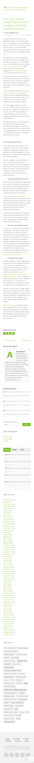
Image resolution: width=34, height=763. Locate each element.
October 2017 (7, 600)
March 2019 (7, 565)
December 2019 (8, 545)
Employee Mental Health (10, 673)
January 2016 (7, 628)
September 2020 (8, 528)
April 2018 (6, 589)
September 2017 (8, 602)
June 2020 (6, 534)
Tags (22, 449)
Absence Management (9, 648)
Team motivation (8, 715)
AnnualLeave (9, 35)
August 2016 (7, 623)
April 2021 (6, 515)
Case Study (6, 437)
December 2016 (8, 617)
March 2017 (7, 613)
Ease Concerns (16, 664)
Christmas (15, 658)
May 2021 (6, 513)
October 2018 (7, 576)
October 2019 (7, 550)
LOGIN (27, 741)
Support (8, 741)
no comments (27, 35)
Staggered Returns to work (10, 712)
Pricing (26, 739)
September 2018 (8, 578)
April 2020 (6, 539)
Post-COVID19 (17, 702)
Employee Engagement (12, 670)
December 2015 (8, 630)
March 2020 (7, 541)
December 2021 (8, 504)
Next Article (26, 340)
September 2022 (8, 500)
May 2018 (6, 587)
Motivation (23, 699)
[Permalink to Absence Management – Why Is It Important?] (17, 401)
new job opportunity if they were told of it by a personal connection (14, 274)
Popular (7, 449)
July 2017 (6, 606)
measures (22, 693)
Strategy (22, 712)
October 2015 (7, 634)
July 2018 (6, 582)
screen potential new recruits (14, 66)
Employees (9, 677)
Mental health (9, 696)
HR (17, 35)
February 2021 (7, 519)
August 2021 (7, 508)
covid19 (7, 664)
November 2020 (8, 524)
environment (21, 677)
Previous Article (8, 340)
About (7, 739)
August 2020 (7, 530)
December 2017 (8, 597)
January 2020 (7, 543)
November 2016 (8, 619)
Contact (18, 741)
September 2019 (8, 552)
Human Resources (15, 689)
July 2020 (6, 532)
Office (6, 702)
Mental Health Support (22, 696)
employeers (22, 673)
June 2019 (6, 558)
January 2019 (7, 569)
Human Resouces (9, 686)
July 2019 (6, 556)
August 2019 (7, 554)
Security (7, 749)
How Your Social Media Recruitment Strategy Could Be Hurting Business (15, 23)
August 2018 (7, 580)
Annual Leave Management (11, 651)
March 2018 (7, 591)
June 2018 (6, 584)
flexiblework (19, 680)
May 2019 (6, 561)
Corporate (6, 439)
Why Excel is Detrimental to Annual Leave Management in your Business (17, 395)
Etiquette (6, 680)
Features (16, 739)
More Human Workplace (10, 699)
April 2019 (6, 563)
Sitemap (26, 746)
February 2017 (7, 615)
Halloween (18, 683)
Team (27, 712)
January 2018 (7, 595)
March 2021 (7, 517)
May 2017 (6, 610)
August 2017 (7, 604)
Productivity (8, 706)
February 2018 (7, 593)
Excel (12, 680)
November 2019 (8, 548)
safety (16, 709)
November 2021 (8, 506)
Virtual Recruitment (9, 718)
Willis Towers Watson (19, 196)
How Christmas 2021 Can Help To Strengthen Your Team (17, 414)
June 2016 (6, 626)
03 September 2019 (11, 33)
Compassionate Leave (9, 660)
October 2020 (7, 526)
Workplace (9, 721)
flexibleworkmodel (9, 683)
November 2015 (8, 632)
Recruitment (19, 706)
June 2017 (6, 608)
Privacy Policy (25, 749)
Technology (18, 715)
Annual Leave (23, 648)
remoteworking (8, 709)
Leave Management (10, 693)
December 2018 (8, 571)
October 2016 (7, 621)
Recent (14, 449)
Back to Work (9, 654)
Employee (9, 667)
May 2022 (6, 502)
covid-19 (22, 660)
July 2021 (6, 511)
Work (18, 719)
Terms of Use (15, 749)
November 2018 (8, 574)
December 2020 (8, 521)
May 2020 (6, 537)
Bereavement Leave (21, 654)
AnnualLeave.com (8, 305)
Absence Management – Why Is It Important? (17, 405)
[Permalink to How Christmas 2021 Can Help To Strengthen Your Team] (17, 410)
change (6, 658)
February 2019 (7, 567)
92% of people (15, 281)
